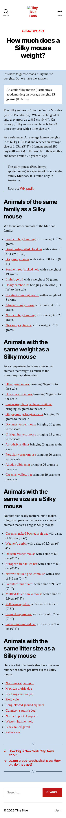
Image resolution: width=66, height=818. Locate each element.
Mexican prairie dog (19, 688)
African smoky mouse (20, 305)
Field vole (12, 699)
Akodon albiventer (18, 465)
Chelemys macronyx (19, 694)
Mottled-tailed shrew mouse (24, 594)
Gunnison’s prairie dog (21, 710)
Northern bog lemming (21, 315)
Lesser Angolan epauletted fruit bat (29, 404)
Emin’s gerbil (14, 279)
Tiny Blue (21, 810)
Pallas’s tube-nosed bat (21, 624)
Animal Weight (33, 31)
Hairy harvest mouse (19, 394)
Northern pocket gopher (21, 716)
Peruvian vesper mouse (21, 455)
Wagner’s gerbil (16, 544)
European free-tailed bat (21, 564)
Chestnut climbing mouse (22, 295)
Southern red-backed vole (22, 269)
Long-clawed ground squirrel (25, 705)
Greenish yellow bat (19, 475)
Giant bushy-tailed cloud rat (24, 249)
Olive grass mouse (18, 384)
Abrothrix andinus (18, 444)
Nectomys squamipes (20, 683)
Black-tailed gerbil (18, 727)
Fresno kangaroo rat (19, 614)
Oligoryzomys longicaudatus (24, 414)
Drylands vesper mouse (21, 424)
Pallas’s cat (13, 732)
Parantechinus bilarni (19, 584)
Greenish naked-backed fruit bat (27, 534)
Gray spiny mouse (17, 259)
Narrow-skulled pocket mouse (25, 574)
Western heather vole (19, 721)
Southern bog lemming (21, 239)
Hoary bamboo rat (17, 285)
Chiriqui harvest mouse (21, 434)
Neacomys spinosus (19, 325)
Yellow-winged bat (18, 604)
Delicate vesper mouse (20, 554)
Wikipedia (27, 188)
